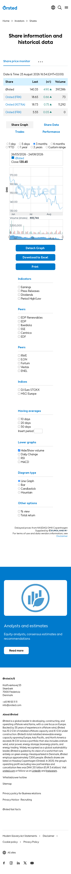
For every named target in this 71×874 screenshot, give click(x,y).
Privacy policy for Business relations (22, 793)
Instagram (51, 770)
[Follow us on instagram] (11, 863)
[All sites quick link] (53, 7)
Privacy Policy (31, 841)
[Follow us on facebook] (4, 863)
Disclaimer (48, 835)
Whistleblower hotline (15, 777)
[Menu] (66, 7)
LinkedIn (36, 770)
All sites (12, 852)
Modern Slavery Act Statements (20, 835)
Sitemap (7, 783)
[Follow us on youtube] (32, 863)
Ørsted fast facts (12, 809)
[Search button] (60, 7)
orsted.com (9, 770)
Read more (16, 650)
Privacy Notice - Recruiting (17, 799)
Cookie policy (10, 841)
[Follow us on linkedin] (18, 863)
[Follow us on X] (25, 863)
